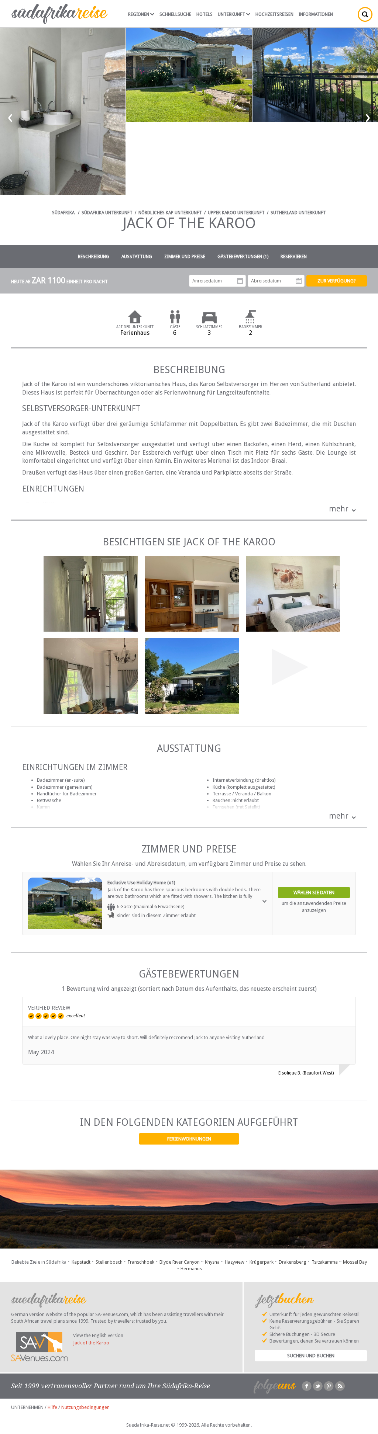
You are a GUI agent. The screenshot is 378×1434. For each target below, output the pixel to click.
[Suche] (365, 14)
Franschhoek (141, 1262)
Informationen (316, 14)
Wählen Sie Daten (313, 892)
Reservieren (294, 256)
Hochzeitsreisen (274, 14)
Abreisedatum (299, 281)
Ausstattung (136, 256)
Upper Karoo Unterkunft (236, 212)
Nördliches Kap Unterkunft (170, 212)
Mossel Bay (355, 1262)
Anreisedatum (240, 281)
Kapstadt (81, 1262)
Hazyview (234, 1262)
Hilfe (52, 1407)
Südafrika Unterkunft (107, 212)
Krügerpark (262, 1262)
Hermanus (191, 1268)
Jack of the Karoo (91, 1343)
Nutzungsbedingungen (85, 1407)
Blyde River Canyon (179, 1262)
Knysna (212, 1262)
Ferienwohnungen (189, 1139)
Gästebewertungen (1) (242, 256)
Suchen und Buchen (310, 1355)
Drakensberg (292, 1262)
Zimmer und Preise (184, 256)
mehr (338, 509)
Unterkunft (231, 14)
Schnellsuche (175, 14)
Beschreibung (93, 256)
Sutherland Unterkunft (298, 212)
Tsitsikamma (325, 1262)
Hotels (204, 14)
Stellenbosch (109, 1262)
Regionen (138, 14)
